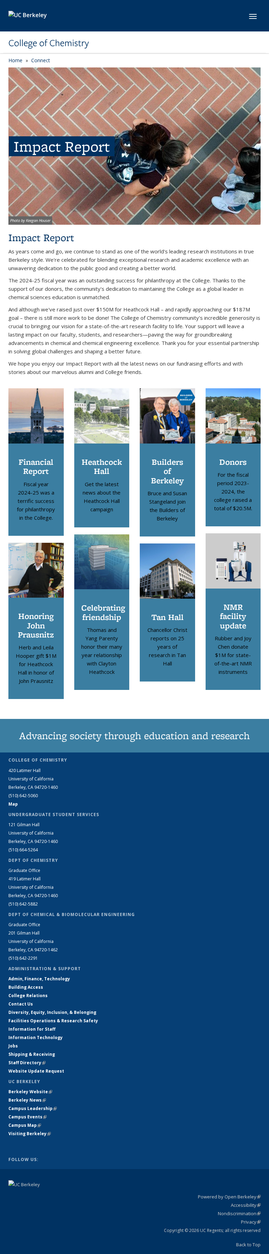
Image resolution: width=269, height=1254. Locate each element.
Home (15, 60)
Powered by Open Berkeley (229, 1197)
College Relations (28, 996)
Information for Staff (31, 1029)
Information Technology (35, 1037)
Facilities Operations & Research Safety (53, 1021)
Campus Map (24, 1125)
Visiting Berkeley (29, 1134)
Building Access (25, 987)
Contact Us (20, 1004)
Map (13, 804)
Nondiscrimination (239, 1213)
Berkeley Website (30, 1092)
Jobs (13, 1046)
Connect (40, 60)
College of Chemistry (48, 43)
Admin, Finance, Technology (39, 979)
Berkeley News (27, 1100)
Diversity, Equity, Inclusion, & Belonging (52, 1012)
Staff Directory (27, 1063)
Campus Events (27, 1117)
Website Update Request (36, 1071)
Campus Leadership (32, 1108)
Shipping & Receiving (31, 1054)
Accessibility (246, 1205)
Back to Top (248, 1244)
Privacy (251, 1222)
